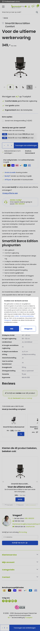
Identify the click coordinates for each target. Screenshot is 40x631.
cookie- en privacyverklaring (23, 316)
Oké (11, 329)
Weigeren (7, 320)
